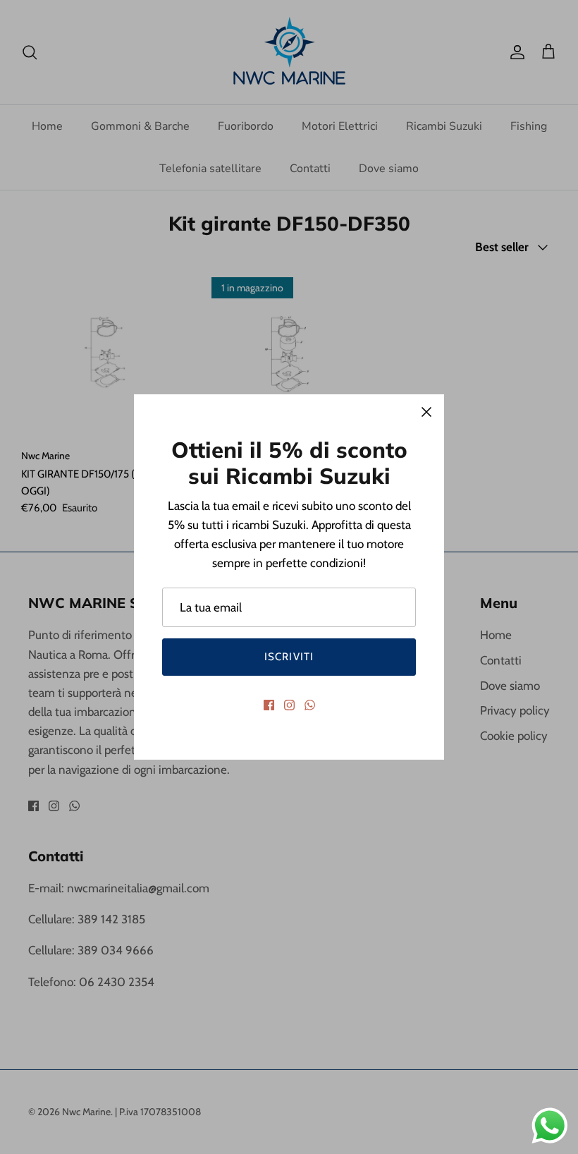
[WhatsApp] (310, 705)
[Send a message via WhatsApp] (550, 1126)
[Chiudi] (426, 411)
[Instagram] (289, 705)
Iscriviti (289, 656)
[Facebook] (269, 705)
